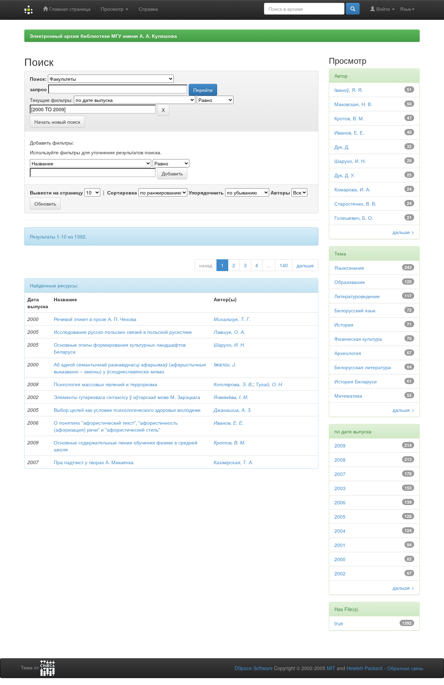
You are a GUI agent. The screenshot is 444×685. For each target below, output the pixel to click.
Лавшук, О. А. (229, 331)
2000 (339, 559)
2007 (339, 473)
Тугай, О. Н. (269, 384)
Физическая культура (358, 338)
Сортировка (122, 192)
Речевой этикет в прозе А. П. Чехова (95, 318)
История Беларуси (355, 381)
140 (284, 265)
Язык (405, 8)
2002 (339, 573)
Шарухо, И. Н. (229, 344)
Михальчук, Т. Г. (232, 318)
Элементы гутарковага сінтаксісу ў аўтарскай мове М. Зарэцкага (127, 396)
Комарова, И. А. (352, 189)
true (338, 623)
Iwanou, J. (225, 364)
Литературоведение (357, 296)
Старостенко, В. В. (355, 203)
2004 (339, 530)
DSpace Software (253, 668)
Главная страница (69, 8)
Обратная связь (405, 668)
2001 (339, 544)
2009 (339, 445)
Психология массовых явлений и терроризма (105, 384)
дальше (305, 265)
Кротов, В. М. (230, 442)
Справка (148, 8)
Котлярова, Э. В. (233, 384)
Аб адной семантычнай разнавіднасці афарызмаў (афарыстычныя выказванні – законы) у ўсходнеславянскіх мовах (130, 368)
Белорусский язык (354, 310)
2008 (339, 459)
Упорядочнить (206, 192)
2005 (339, 516)
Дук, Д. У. (344, 175)
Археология (347, 352)
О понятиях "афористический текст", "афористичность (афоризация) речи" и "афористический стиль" (116, 426)
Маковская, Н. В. (353, 104)
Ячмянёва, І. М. (231, 396)
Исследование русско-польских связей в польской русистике (123, 331)
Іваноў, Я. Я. (348, 89)
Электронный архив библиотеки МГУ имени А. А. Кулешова (103, 35)
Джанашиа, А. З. (233, 409)
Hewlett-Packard (365, 668)
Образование (349, 281)
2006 (339, 502)
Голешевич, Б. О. (353, 217)
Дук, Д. (341, 146)
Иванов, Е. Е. (229, 422)
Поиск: (38, 78)
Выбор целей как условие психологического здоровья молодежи (127, 409)
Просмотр (113, 8)
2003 (339, 488)
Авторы (280, 192)
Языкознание (349, 267)
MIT (331, 668)
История (343, 324)
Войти (383, 8)
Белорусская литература (362, 367)
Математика (348, 395)
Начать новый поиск (57, 121)
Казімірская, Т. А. (233, 462)
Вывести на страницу (56, 192)
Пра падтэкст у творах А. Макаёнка (94, 462)
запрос (38, 89)
